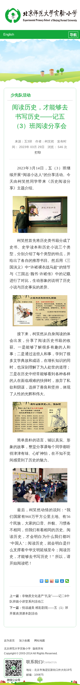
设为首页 (9, 640)
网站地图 (39, 640)
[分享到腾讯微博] (57, 581)
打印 (38, 152)
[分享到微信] (67, 581)
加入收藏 (24, 640)
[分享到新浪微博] (52, 581)
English (8, 34)
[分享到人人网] (62, 581)
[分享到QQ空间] (47, 581)
